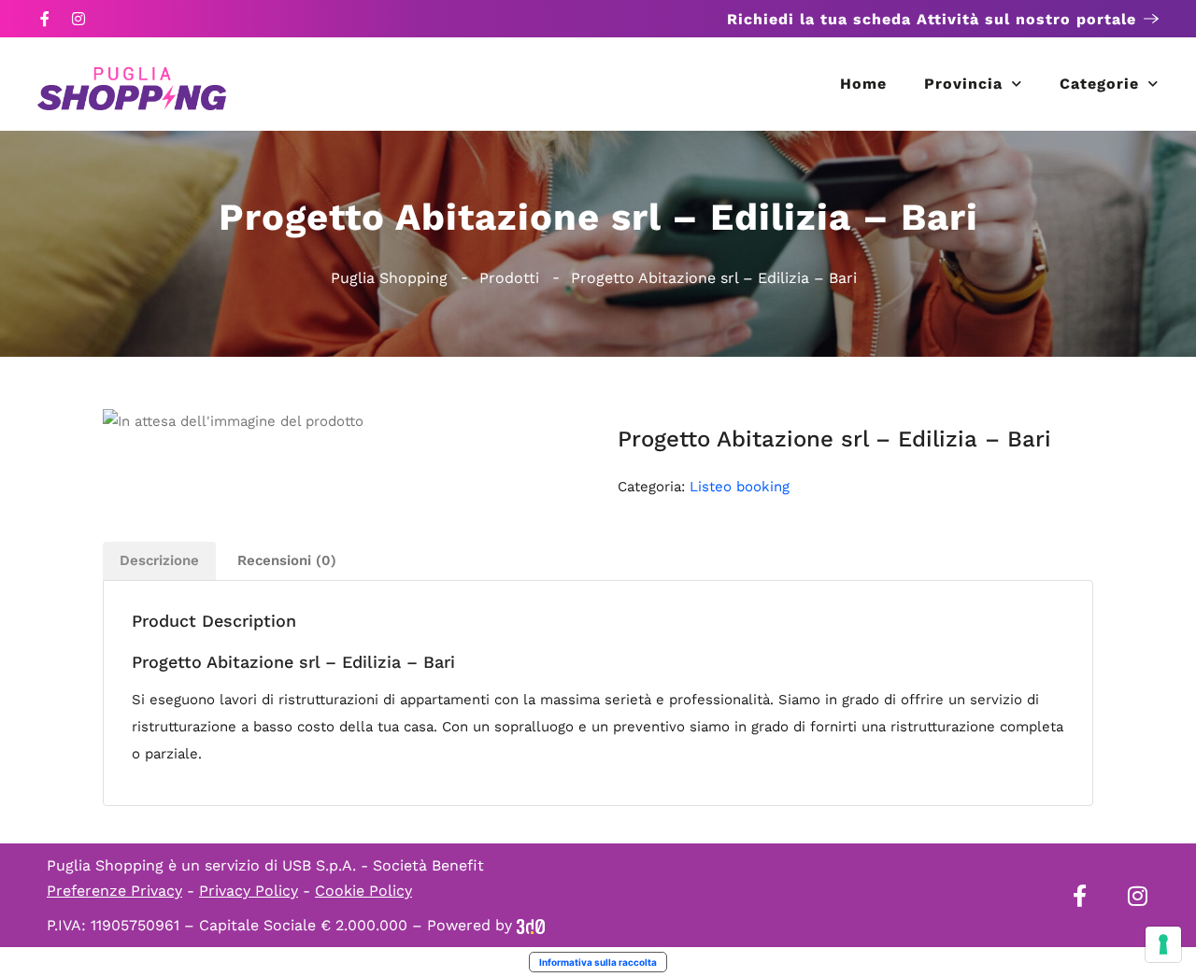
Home (863, 83)
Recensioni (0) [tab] (286, 560)
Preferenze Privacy (114, 890)
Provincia (963, 83)
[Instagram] (78, 18)
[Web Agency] (531, 925)
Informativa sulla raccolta (598, 962)
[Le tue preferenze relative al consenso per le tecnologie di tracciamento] (1163, 944)
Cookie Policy (363, 890)
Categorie (1099, 83)
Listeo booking (740, 486)
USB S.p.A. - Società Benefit (383, 865)
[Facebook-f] (44, 18)
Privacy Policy (248, 890)
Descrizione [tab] (159, 560)
